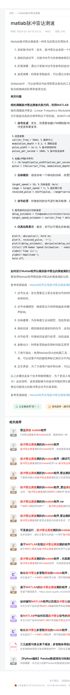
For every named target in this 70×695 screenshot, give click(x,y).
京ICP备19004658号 (56, 685)
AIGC (48, 31)
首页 (11, 13)
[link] (11, 13)
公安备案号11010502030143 (31, 685)
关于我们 (54, 680)
